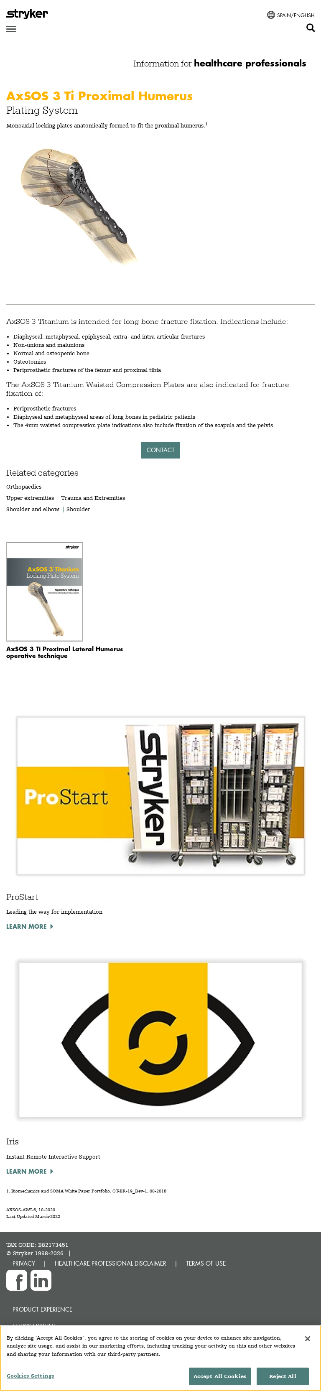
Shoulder (78, 509)
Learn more (26, 926)
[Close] (307, 1339)
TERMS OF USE (206, 1263)
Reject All (282, 1376)
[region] (160, 1358)
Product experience (42, 1309)
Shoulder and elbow (32, 509)
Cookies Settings (30, 1376)
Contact (161, 450)
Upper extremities (30, 497)
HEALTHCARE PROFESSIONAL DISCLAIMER (110, 1263)
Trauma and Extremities (93, 497)
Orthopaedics (23, 486)
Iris (12, 1141)
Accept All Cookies (220, 1376)
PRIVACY (24, 1263)
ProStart (22, 897)
